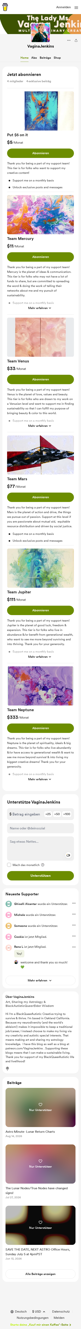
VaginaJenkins (40, 46)
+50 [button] (57, 814)
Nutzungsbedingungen (33, 1318)
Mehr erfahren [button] (38, 308)
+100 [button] (66, 814)
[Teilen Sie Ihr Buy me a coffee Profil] (76, 40)
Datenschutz (61, 1311)
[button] (76, 7)
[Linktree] (7, 1068)
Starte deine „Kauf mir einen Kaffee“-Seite (39, 1324)
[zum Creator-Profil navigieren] (40, 33)
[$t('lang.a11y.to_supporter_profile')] (16, 962)
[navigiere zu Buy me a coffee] (5, 7)
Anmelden (63, 7)
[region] (40, 429)
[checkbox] (23, 864)
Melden (59, 1318)
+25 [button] (48, 814)
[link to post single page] (40, 1113)
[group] (40, 141)
